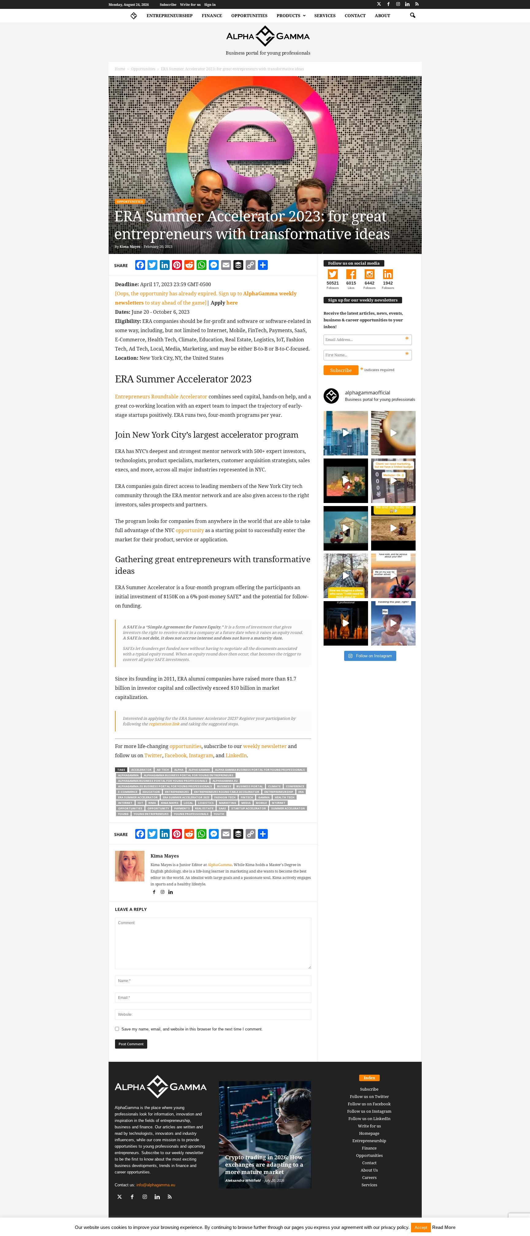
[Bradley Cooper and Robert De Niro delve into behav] (393, 433)
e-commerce (127, 792)
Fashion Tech (225, 797)
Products (288, 15)
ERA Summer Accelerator (138, 797)
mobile (261, 803)
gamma (264, 797)
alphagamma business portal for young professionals (162, 781)
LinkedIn (236, 755)
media (246, 803)
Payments (182, 808)
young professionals (191, 814)
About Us (369, 1170)
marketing (227, 803)
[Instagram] (398, 4)
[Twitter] (379, 4)
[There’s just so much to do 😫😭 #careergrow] (393, 528)
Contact (355, 15)
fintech (247, 797)
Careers (369, 1177)
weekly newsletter (265, 746)
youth (219, 814)
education (151, 792)
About (382, 15)
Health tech (284, 797)
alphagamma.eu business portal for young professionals (165, 786)
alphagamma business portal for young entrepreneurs (188, 775)
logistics (206, 803)
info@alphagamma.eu (155, 1185)
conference (295, 786)
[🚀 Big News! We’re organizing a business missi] (346, 433)
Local (188, 803)
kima (152, 803)
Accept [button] (421, 1227)
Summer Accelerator (288, 808)
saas (222, 808)
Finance (212, 15)
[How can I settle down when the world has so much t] (393, 576)
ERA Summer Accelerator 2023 (186, 797)
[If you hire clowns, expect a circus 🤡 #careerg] (393, 481)
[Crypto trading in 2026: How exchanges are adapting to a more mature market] (265, 1134)
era (301, 792)
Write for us (190, 4)
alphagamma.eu (225, 781)
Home (120, 68)
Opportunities (249, 15)
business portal (249, 786)
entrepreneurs (177, 792)
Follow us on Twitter (369, 1096)
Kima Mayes (130, 246)
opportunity (190, 530)
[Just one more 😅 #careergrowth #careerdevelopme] (393, 623)
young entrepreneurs (151, 814)
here (232, 302)
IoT (140, 803)
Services (325, 15)
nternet (279, 803)
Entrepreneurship (170, 15)
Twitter (153, 755)
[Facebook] (388, 4)
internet (125, 803)
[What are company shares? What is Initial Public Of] (346, 528)
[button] (412, 15)
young (123, 814)
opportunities (186, 746)
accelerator (141, 770)
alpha (178, 770)
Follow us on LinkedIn (369, 1118)
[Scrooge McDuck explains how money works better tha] (346, 481)
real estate (204, 808)
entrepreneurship (278, 792)
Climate (274, 786)
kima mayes (170, 803)
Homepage (369, 1133)
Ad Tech (163, 770)
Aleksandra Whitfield (242, 1180)
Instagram (201, 755)
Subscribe (168, 4)
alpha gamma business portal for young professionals (260, 770)
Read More (443, 1227)
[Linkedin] (407, 4)
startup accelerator (248, 808)
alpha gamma (199, 770)
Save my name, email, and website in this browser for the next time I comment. (192, 1029)
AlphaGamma (220, 864)
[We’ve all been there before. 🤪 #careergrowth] (346, 576)
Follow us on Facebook (369, 1104)
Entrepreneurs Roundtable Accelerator (161, 396)
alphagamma (128, 775)
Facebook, (176, 755)
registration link (163, 724)
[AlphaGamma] (268, 36)
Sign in (210, 4)
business (224, 786)
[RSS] (417, 4)
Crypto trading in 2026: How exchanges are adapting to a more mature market (264, 1164)
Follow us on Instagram (369, 1111)
